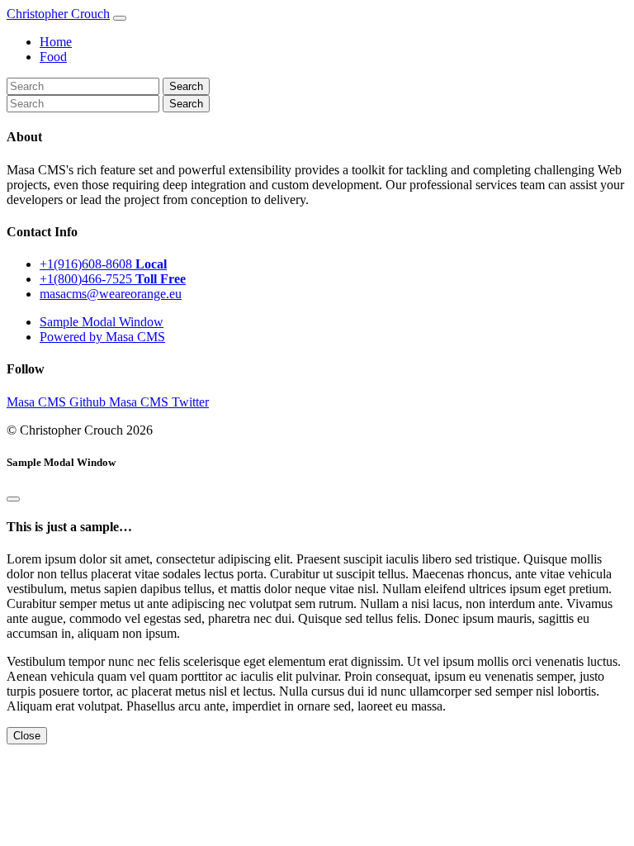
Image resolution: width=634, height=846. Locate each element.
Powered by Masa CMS (102, 337)
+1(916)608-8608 (103, 264)
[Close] (13, 499)
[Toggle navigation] (119, 18)
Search (186, 103)
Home (56, 42)
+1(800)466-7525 (113, 279)
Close (26, 736)
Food (53, 57)
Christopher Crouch (58, 14)
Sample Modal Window (101, 322)
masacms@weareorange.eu (111, 294)
